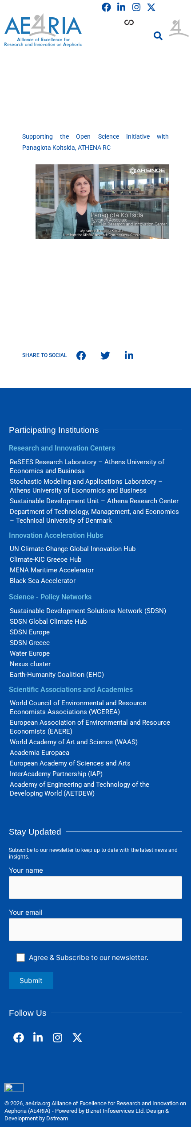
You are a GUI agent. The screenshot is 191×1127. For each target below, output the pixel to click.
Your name (26, 870)
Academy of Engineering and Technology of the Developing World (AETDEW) (79, 789)
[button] (158, 35)
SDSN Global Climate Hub (48, 622)
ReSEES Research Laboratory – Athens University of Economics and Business (87, 466)
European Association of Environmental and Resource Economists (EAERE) (90, 727)
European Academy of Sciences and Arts (70, 763)
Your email (26, 912)
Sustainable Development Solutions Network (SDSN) (88, 611)
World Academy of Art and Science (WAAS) (74, 742)
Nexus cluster (30, 664)
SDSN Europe (30, 632)
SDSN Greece (30, 643)
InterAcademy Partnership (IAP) (56, 774)
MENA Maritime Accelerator (52, 570)
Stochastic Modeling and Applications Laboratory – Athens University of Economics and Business (86, 486)
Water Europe (30, 653)
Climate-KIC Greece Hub (45, 560)
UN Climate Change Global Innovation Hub (72, 549)
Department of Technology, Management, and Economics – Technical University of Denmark (94, 516)
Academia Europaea (39, 753)
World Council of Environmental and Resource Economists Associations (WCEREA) (78, 707)
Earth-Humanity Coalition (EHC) (57, 675)
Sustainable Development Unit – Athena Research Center (94, 501)
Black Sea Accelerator (43, 581)
